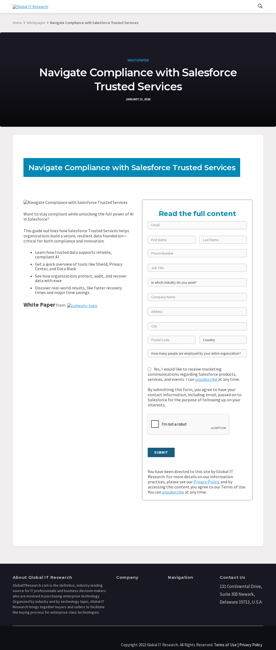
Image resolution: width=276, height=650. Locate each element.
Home (17, 22)
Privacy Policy (206, 481)
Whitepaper (36, 22)
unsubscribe (206, 379)
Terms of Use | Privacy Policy (238, 644)
